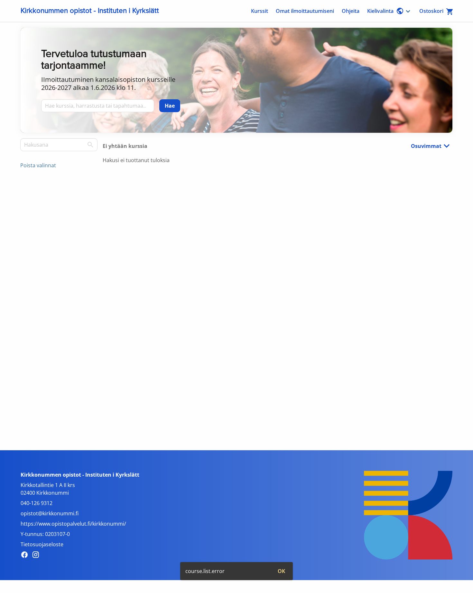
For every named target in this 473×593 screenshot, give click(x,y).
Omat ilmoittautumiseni (305, 11)
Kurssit (259, 11)
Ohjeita (350, 11)
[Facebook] (26, 555)
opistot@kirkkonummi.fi (50, 513)
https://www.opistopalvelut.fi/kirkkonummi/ (73, 523)
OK (281, 571)
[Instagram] (37, 555)
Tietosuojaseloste (42, 544)
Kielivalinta (380, 11)
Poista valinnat (38, 165)
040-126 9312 (36, 503)
